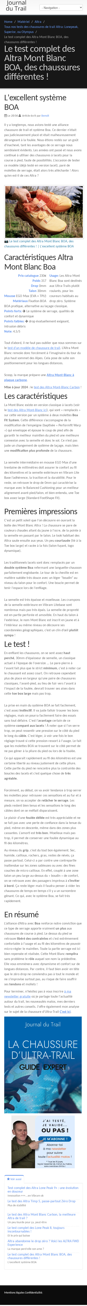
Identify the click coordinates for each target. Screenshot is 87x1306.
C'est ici (65, 1012)
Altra (38, 22)
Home (8, 22)
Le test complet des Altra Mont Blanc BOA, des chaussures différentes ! (40, 1256)
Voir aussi (15, 1179)
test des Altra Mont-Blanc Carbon (57, 387)
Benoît (45, 115)
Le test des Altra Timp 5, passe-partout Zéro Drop (41, 1201)
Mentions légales (14, 1292)
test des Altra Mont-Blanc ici (27, 410)
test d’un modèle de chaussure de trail (34, 348)
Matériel (24, 22)
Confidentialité (33, 1292)
